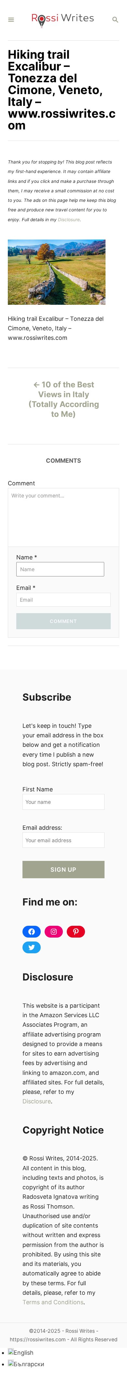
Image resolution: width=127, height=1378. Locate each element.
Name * (26, 557)
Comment (21, 483)
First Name (37, 789)
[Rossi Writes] (63, 20)
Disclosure (69, 219)
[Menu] (11, 20)
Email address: (42, 827)
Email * (25, 587)
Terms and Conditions (52, 1302)
